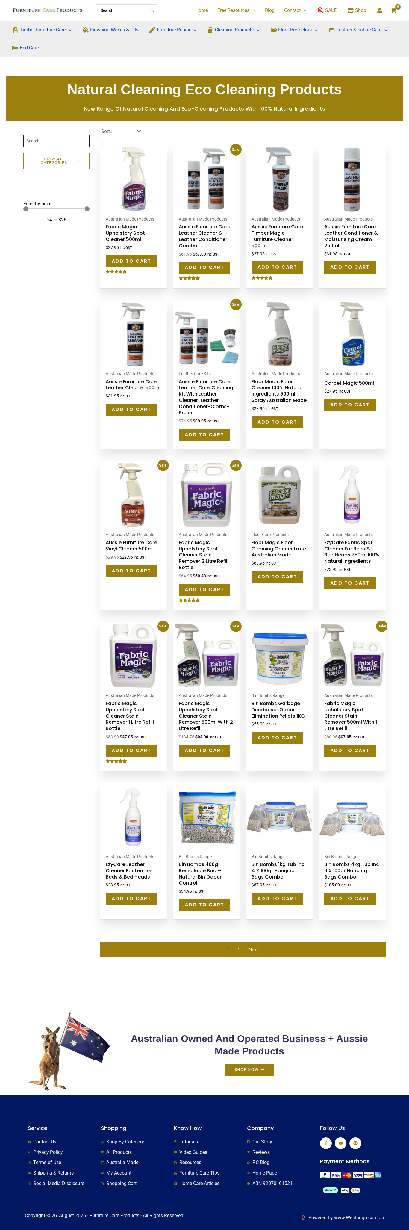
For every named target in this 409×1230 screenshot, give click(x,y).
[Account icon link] (379, 10)
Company (260, 1128)
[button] (252, 10)
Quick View (133, 207)
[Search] (153, 10)
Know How (188, 1128)
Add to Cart (131, 261)
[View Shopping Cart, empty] (393, 10)
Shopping (113, 1128)
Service (37, 1128)
